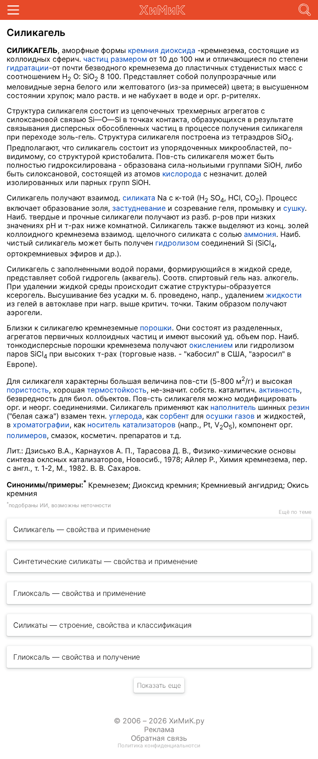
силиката (139, 197)
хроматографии (41, 424)
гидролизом (177, 243)
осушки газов (230, 416)
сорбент (174, 416)
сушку (294, 208)
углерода (125, 416)
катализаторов (149, 424)
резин (298, 407)
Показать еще (159, 685)
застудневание (139, 208)
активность (279, 390)
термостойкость (117, 390)
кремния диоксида (161, 50)
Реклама (159, 729)
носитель (103, 424)
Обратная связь (159, 738)
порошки (156, 327)
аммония (260, 234)
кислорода (181, 173)
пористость (28, 390)
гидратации (28, 67)
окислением (211, 345)
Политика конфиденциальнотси (159, 745)
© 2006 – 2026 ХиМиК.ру (159, 720)
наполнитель (233, 407)
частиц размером (115, 59)
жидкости (284, 295)
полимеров (27, 435)
